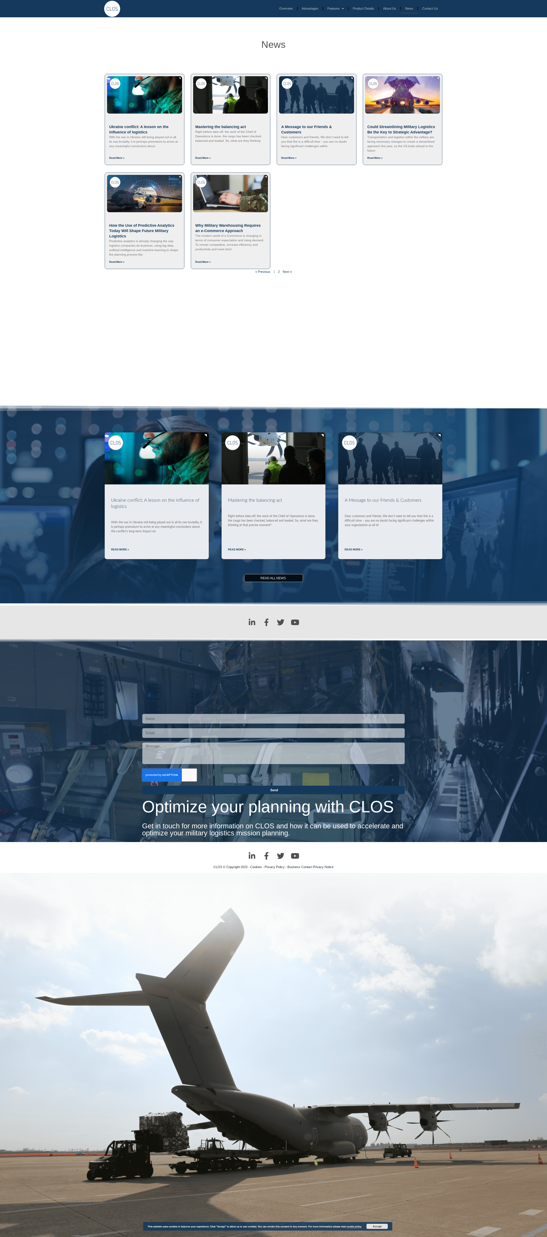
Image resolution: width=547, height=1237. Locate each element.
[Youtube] (295, 622)
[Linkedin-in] (252, 622)
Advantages (310, 8)
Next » (287, 271)
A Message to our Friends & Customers (383, 500)
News (409, 8)
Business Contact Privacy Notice (310, 867)
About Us (389, 8)
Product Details (363, 8)
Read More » (117, 157)
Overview (286, 8)
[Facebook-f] (266, 622)
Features (333, 8)
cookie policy (354, 1226)
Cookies (256, 867)
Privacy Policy (275, 867)
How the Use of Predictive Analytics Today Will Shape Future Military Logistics (141, 230)
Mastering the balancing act (220, 127)
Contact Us (430, 8)
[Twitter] (280, 622)
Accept (377, 1226)
